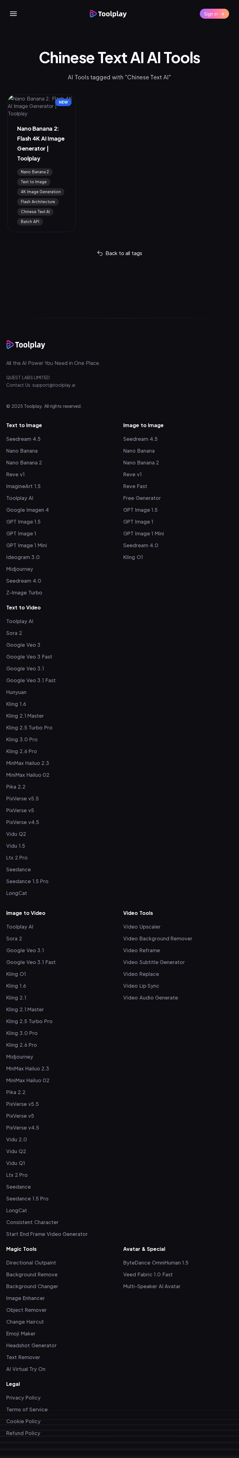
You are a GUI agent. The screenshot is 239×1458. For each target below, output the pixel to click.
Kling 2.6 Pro (21, 751)
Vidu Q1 (15, 1163)
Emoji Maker (20, 1333)
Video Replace (141, 974)
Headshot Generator (31, 1345)
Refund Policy (23, 1433)
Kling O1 (133, 557)
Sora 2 (14, 633)
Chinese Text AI (35, 211)
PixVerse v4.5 (22, 822)
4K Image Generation (41, 191)
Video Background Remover (157, 938)
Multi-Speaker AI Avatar (151, 1286)
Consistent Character (32, 1222)
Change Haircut (25, 1321)
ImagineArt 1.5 (23, 486)
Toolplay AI (19, 498)
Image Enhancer (25, 1298)
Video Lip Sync (141, 985)
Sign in (211, 13)
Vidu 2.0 (16, 1139)
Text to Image (34, 181)
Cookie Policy (23, 1421)
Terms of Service (27, 1409)
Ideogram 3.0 (23, 557)
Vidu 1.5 (15, 845)
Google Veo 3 (23, 644)
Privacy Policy (23, 1397)
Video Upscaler (142, 926)
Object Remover (26, 1310)
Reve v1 (15, 474)
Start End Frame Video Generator (47, 1234)
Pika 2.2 (16, 786)
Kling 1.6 (16, 704)
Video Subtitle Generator (154, 962)
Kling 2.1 (16, 997)
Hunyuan (16, 692)
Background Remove (32, 1274)
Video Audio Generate (150, 997)
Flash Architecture (38, 201)
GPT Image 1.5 (23, 521)
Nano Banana (22, 450)
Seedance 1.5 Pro (27, 881)
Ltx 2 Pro (17, 857)
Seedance (18, 869)
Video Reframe (141, 950)
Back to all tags (123, 253)
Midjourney (19, 569)
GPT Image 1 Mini (26, 545)
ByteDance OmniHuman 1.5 (156, 1262)
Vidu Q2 (16, 834)
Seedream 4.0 (23, 580)
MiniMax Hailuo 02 (27, 774)
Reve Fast (135, 486)
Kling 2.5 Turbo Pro (29, 727)
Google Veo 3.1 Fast (31, 680)
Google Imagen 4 (27, 509)
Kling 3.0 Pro (22, 739)
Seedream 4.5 (23, 439)
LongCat (16, 893)
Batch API (30, 221)
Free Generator (142, 498)
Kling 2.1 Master (25, 715)
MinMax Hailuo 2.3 (27, 763)
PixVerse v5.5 (22, 798)
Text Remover (23, 1357)
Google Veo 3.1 (25, 668)
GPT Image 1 (21, 533)
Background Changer (32, 1286)
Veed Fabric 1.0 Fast (148, 1274)
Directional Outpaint (31, 1262)
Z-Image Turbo (24, 592)
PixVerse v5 (20, 810)
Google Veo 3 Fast (29, 656)
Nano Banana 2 (35, 172)
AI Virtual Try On (25, 1369)
